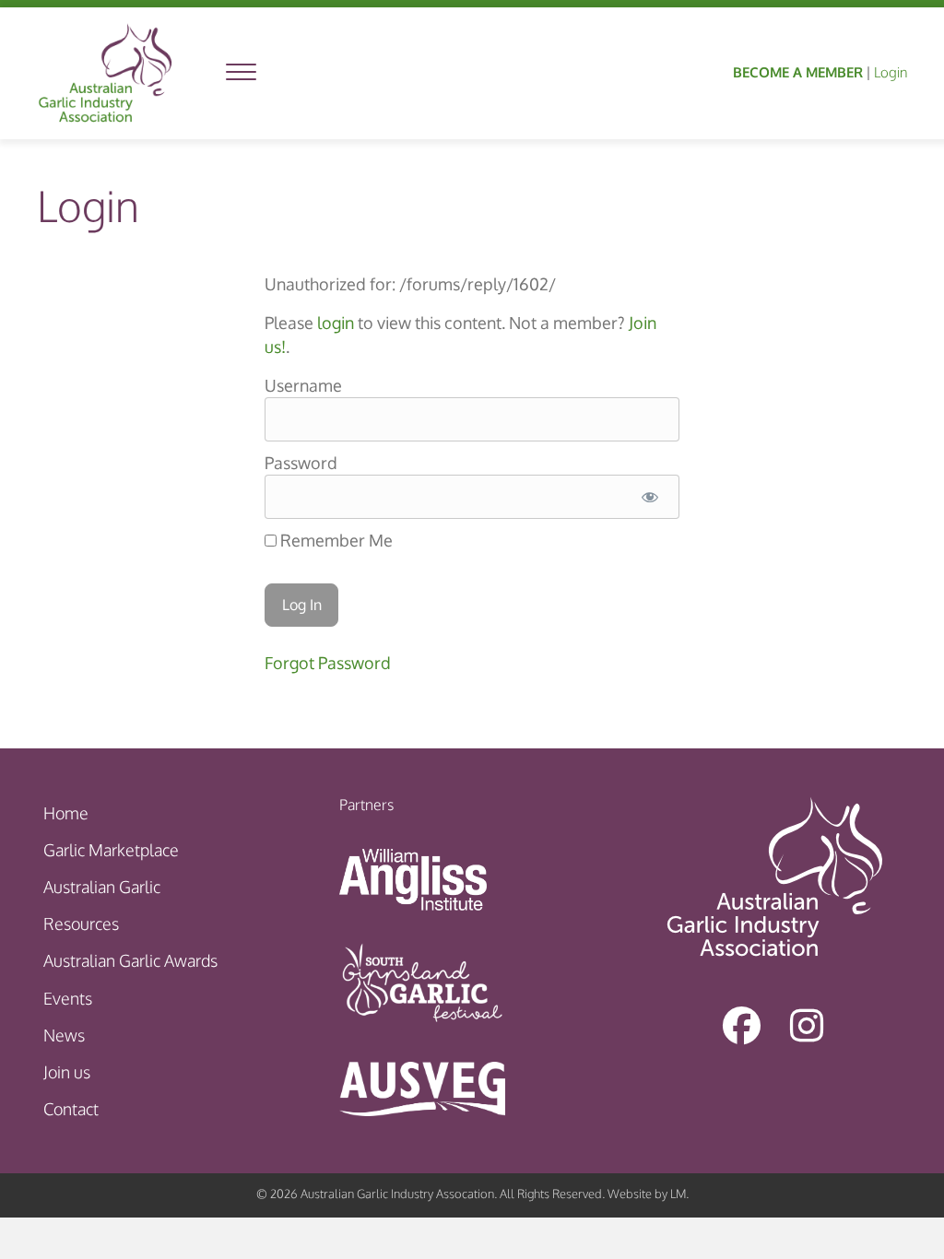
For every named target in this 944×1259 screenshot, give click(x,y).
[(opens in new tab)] (413, 878)
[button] (742, 1025)
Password (301, 463)
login (335, 322)
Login (890, 72)
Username (303, 385)
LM (678, 1193)
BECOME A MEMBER (798, 72)
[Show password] (649, 497)
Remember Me (335, 540)
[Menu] (241, 72)
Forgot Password (328, 663)
